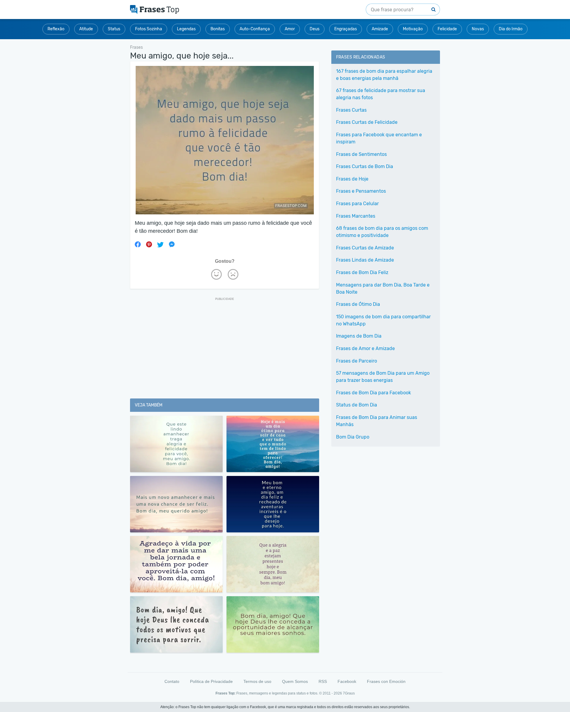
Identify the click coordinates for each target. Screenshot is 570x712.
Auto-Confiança (255, 28)
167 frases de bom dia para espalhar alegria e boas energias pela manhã (384, 74)
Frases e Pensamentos (361, 191)
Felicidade (447, 28)
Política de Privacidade (211, 681)
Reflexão (56, 28)
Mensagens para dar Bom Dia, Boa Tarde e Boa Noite (383, 288)
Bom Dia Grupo (352, 437)
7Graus (349, 693)
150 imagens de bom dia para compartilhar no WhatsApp (383, 320)
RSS (323, 681)
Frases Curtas (351, 110)
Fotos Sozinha (148, 28)
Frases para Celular (357, 203)
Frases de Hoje (352, 179)
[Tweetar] (160, 244)
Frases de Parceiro (356, 361)
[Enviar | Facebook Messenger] (171, 244)
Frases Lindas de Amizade (365, 260)
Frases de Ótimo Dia (358, 304)
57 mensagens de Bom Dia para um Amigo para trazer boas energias (383, 376)
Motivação (413, 28)
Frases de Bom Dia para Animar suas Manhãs (376, 420)
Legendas (186, 28)
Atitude (86, 28)
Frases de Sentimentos (361, 154)
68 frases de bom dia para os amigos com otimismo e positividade (382, 231)
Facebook (347, 681)
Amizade (380, 28)
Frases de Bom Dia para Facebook (373, 392)
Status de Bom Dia (356, 405)
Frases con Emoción (386, 681)
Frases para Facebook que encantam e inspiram (379, 138)
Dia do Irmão (510, 28)
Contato (171, 681)
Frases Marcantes (355, 216)
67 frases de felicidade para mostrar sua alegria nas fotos (380, 94)
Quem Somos (295, 681)
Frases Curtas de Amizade (365, 248)
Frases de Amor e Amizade (365, 348)
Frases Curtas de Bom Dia (364, 166)
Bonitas (217, 28)
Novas (478, 28)
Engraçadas (345, 28)
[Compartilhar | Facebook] (137, 244)
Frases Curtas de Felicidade (367, 122)
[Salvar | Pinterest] (149, 244)
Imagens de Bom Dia (358, 336)
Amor (290, 28)
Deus (314, 28)
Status (114, 28)
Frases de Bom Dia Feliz (362, 272)
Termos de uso (257, 681)
